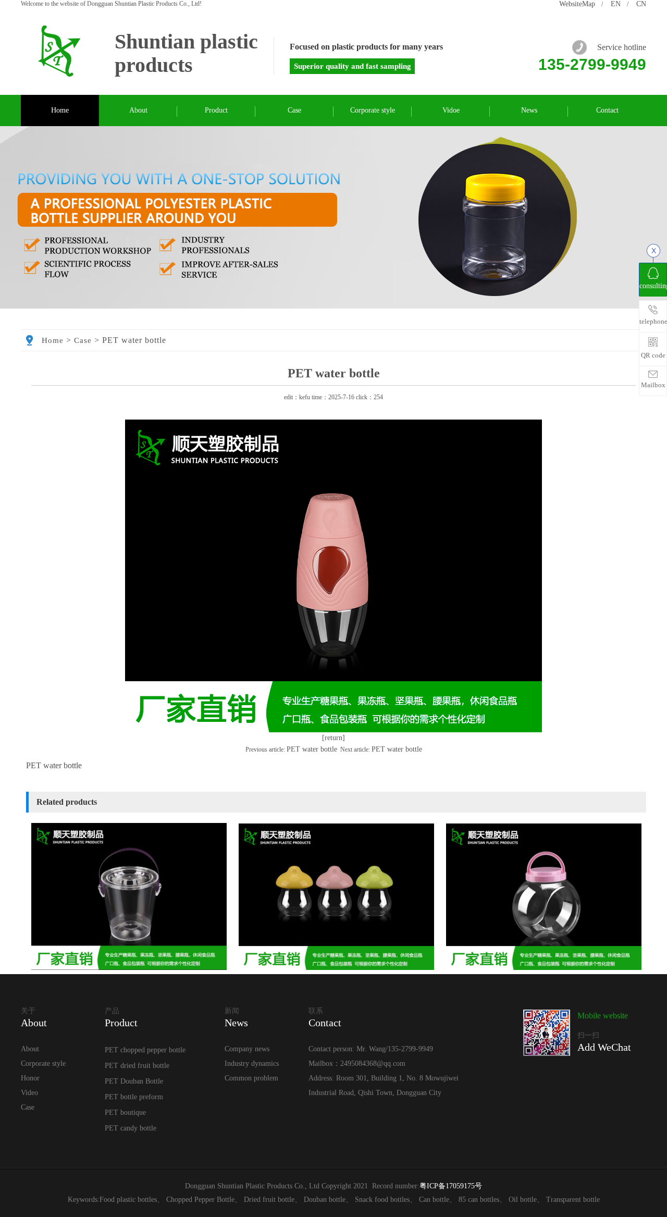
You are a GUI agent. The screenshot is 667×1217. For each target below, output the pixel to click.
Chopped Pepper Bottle (200, 1199)
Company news (247, 1049)
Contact (607, 110)
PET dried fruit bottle (137, 1066)
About (138, 110)
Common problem (251, 1078)
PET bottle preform (134, 1097)
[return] (333, 738)
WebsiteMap (577, 4)
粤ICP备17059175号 (450, 1186)
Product (216, 110)
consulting (653, 286)
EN (616, 4)
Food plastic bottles (128, 1199)
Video (29, 1093)
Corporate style (372, 110)
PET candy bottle (130, 1128)
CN (641, 4)
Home (60, 110)
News (529, 110)
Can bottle (434, 1199)
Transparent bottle (573, 1199)
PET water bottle (312, 749)
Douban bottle (324, 1199)
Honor (30, 1078)
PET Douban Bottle (134, 1081)
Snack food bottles (382, 1199)
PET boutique (125, 1112)
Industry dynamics (252, 1063)
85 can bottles (479, 1199)
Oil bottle (523, 1199)
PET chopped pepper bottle (145, 1050)
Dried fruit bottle (269, 1199)
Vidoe (451, 110)
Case (294, 110)
